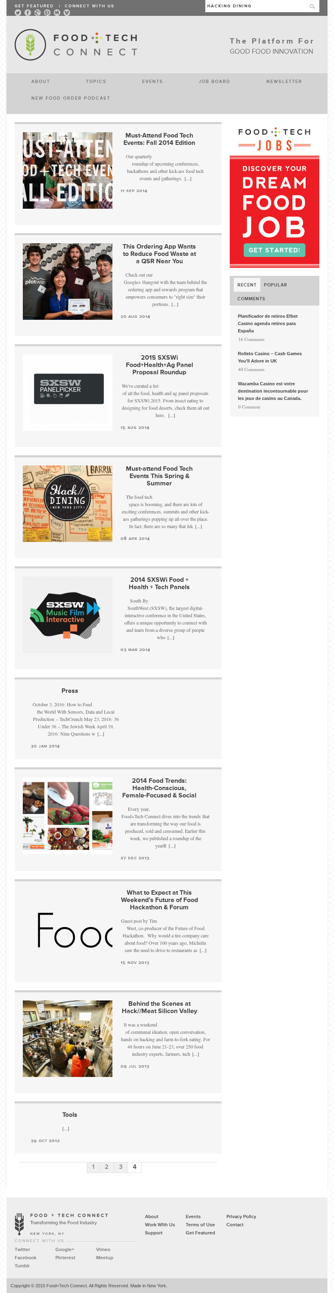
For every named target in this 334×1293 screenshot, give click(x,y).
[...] (188, 178)
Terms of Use (200, 1225)
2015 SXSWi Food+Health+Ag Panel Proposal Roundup (159, 365)
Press (70, 691)
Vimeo (103, 1249)
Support (154, 1233)
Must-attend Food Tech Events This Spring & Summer (159, 476)
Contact (235, 1225)
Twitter (22, 1249)
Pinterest (65, 1258)
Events (152, 81)
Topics (96, 81)
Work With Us (160, 1225)
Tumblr (22, 1266)
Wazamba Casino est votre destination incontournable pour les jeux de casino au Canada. (273, 391)
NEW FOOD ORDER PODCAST (70, 98)
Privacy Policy (241, 1216)
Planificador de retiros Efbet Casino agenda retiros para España (268, 323)
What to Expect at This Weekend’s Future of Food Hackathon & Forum (159, 900)
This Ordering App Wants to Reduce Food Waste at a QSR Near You (159, 254)
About (40, 81)
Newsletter (284, 81)
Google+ (64, 1249)
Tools (69, 1115)
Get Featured (34, 6)
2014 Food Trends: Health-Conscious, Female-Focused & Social (159, 788)
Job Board (215, 81)
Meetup (104, 1258)
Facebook (25, 1258)
